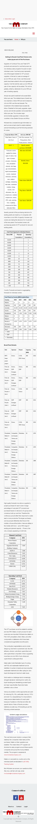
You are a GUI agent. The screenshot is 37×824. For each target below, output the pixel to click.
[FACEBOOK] (15, 797)
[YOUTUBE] (21, 797)
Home (16, 39)
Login (26, 806)
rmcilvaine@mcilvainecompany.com (14, 773)
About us (11, 806)
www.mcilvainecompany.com (12, 755)
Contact (18, 806)
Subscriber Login (10, 19)
